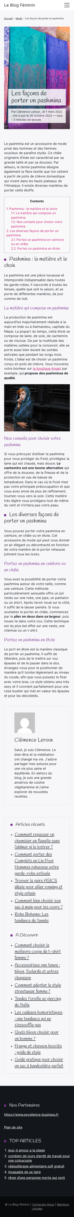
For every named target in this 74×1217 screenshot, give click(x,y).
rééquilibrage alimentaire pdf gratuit (36, 1166)
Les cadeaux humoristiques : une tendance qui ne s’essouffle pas (38, 1018)
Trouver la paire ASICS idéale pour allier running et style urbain (38, 887)
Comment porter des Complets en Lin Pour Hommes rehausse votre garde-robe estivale (37, 863)
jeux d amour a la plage (26, 1150)
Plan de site (13, 1127)
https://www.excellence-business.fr (31, 1114)
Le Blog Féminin (19, 5)
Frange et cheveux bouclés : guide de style (38, 1049)
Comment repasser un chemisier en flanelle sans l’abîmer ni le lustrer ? (37, 841)
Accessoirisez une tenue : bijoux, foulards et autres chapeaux (37, 971)
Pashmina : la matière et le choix (31, 209)
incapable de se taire (24, 1172)
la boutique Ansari (47, 368)
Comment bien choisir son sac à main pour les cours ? (39, 904)
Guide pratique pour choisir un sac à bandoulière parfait (39, 1063)
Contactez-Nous (43, 1204)
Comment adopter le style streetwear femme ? (38, 988)
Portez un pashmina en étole (35, 248)
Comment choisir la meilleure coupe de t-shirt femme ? (38, 951)
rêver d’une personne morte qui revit (36, 1178)
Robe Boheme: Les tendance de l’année (32, 917)
